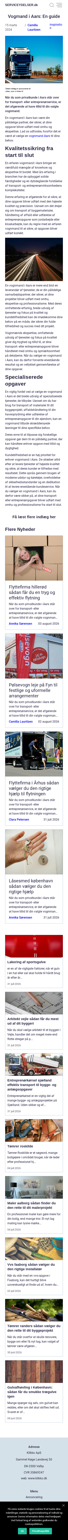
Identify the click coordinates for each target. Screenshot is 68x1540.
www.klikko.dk (37, 1478)
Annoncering (34, 1497)
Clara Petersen (19, 819)
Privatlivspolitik (40, 1531)
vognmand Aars (39, 136)
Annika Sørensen (20, 623)
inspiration (56, 26)
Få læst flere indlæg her (34, 517)
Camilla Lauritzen (21, 721)
